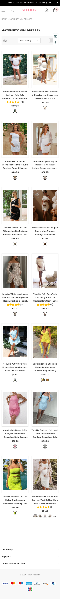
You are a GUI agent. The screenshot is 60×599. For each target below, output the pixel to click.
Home (4, 19)
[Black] (15, 244)
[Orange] (47, 380)
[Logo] (30, 10)
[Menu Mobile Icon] (3, 10)
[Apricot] (45, 244)
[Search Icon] (12, 10)
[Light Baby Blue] (45, 446)
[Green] (15, 513)
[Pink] (15, 446)
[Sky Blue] (15, 380)
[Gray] (50, 516)
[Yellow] (42, 380)
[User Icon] (46, 10)
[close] (57, 2)
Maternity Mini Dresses (21, 19)
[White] (15, 111)
